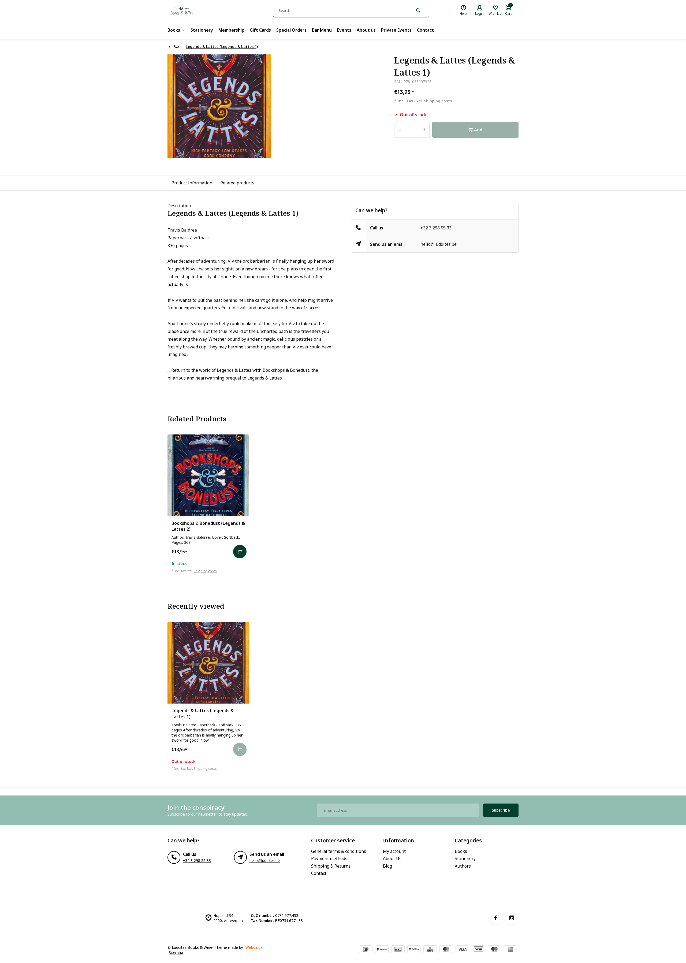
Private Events (396, 30)
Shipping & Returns (331, 866)
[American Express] (510, 949)
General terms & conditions (338, 851)
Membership (231, 30)
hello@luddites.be (438, 244)
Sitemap (176, 952)
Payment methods (329, 858)
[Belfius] (414, 949)
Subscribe (501, 810)
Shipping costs (438, 100)
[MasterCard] (446, 949)
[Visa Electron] (478, 949)
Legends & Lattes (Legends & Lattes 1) (222, 46)
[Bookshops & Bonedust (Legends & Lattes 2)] (208, 475)
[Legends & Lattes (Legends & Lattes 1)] (208, 663)
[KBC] (430, 949)
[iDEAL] (365, 949)
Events (344, 30)
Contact (425, 30)
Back (177, 46)
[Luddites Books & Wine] (199, 11)
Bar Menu (322, 30)
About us (366, 30)
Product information (192, 183)
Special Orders (291, 30)
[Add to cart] (240, 551)
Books (173, 30)
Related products (237, 183)
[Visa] (462, 949)
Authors (463, 866)
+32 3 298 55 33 (436, 228)
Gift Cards (260, 30)
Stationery (202, 30)
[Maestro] (494, 949)
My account (394, 851)
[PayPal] (382, 949)
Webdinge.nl (255, 947)
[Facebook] (495, 918)
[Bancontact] (398, 949)
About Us (392, 858)
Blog (387, 866)
